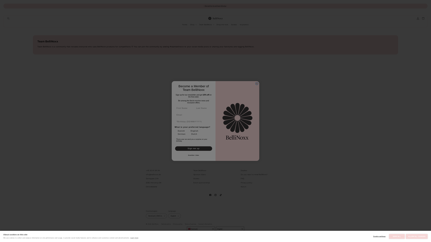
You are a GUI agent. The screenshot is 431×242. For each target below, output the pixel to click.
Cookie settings (379, 236)
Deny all (397, 236)
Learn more (134, 238)
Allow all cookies (416, 236)
